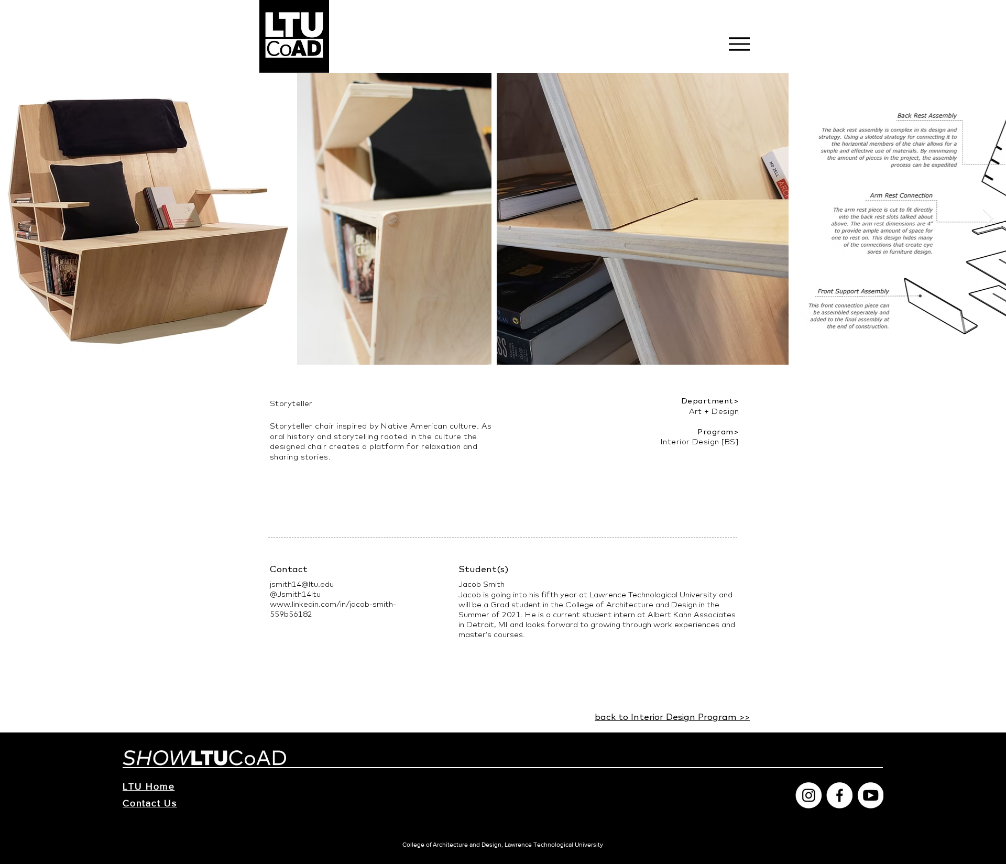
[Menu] (739, 44)
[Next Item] (988, 219)
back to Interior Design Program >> (672, 716)
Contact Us (150, 803)
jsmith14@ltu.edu (302, 584)
